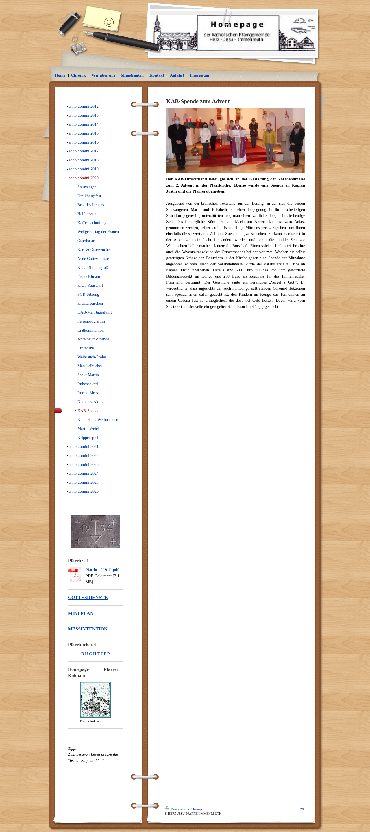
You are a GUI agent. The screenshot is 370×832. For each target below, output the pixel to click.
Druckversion (180, 809)
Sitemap (196, 809)
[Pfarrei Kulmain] (95, 700)
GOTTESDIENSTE (88, 597)
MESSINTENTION (88, 628)
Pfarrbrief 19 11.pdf (102, 570)
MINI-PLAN (81, 613)
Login (302, 808)
